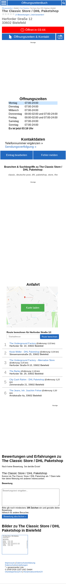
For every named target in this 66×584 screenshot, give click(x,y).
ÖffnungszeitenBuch (34, 2)
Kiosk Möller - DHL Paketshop (24, 351)
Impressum (10, 563)
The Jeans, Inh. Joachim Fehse (25, 390)
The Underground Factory (22, 343)
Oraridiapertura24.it (13, 572)
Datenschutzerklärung (25, 563)
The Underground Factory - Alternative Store (32, 360)
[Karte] (60, 36)
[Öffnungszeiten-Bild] (15, 553)
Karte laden (32, 307)
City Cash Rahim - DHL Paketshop (26, 379)
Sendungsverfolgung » (20, 146)
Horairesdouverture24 (33, 572)
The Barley (15, 371)
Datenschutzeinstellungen (16, 565)
